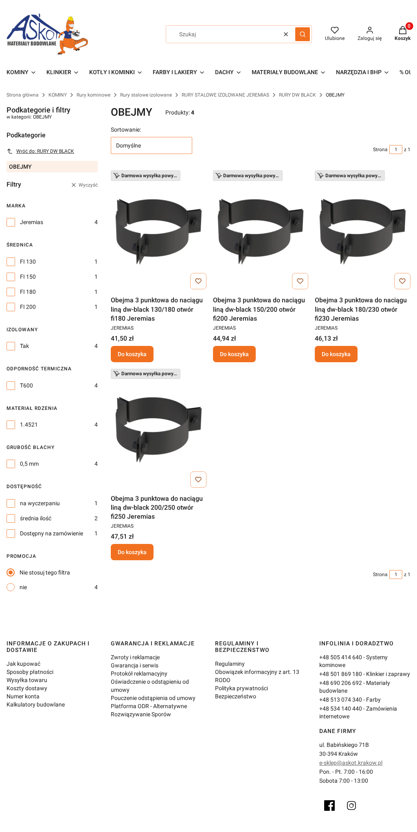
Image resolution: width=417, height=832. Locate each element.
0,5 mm (29, 463)
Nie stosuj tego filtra (45, 572)
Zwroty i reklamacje (135, 657)
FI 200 (28, 307)
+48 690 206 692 (340, 683)
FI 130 (28, 261)
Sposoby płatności (30, 672)
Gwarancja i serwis (134, 665)
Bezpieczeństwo (235, 696)
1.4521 (29, 424)
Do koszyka (132, 354)
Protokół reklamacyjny (139, 673)
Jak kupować (23, 663)
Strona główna (23, 95)
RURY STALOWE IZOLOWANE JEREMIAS (225, 95)
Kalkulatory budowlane (36, 704)
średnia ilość (35, 518)
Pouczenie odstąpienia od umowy (153, 698)
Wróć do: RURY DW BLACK (45, 151)
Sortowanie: (126, 129)
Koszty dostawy (27, 688)
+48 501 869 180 (340, 674)
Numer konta (23, 696)
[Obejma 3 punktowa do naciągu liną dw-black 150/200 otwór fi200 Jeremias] (261, 231)
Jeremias (31, 222)
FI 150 (28, 276)
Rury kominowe (93, 95)
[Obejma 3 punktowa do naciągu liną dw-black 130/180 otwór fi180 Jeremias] (158, 231)
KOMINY (57, 95)
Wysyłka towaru (27, 680)
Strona (380, 149)
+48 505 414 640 (340, 657)
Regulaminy (230, 663)
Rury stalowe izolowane (146, 95)
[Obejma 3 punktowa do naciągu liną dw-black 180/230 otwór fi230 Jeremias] (362, 231)
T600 (26, 385)
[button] (302, 34)
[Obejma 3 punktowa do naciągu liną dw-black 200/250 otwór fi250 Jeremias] (158, 430)
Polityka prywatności (241, 688)
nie (23, 587)
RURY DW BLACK (297, 95)
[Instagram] (351, 805)
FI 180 (28, 291)
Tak (24, 346)
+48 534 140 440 (340, 708)
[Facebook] (329, 805)
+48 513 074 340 (340, 699)
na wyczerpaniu (40, 503)
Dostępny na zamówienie (51, 533)
